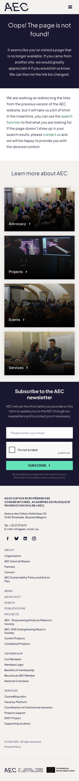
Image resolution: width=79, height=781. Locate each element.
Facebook (7, 538)
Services (16, 367)
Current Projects (14, 638)
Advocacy (18, 223)
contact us (52, 134)
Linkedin (25, 538)
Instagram (34, 538)
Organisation (12, 556)
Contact (9, 572)
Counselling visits (15, 696)
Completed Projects (17, 643)
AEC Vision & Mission (17, 561)
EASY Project (12, 718)
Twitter (16, 538)
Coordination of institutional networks (28, 707)
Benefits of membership (19, 670)
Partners (9, 566)
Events (15, 319)
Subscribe (37, 465)
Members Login (13, 664)
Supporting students (17, 723)
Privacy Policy (12, 746)
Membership (13, 653)
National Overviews (16, 681)
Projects (16, 271)
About (9, 550)
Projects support (14, 712)
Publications (14, 608)
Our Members (12, 659)
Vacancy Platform (15, 702)
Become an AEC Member (19, 675)
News (8, 591)
